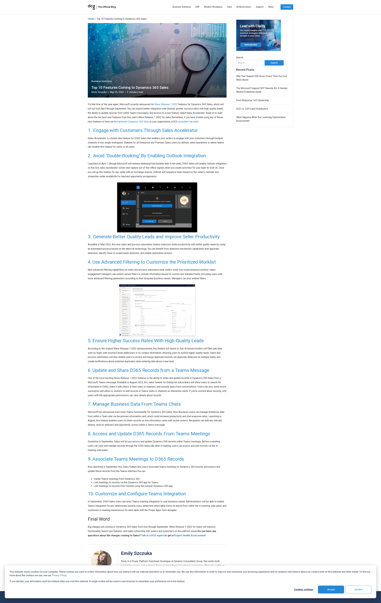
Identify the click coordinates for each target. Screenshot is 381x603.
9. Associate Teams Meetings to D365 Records (136, 459)
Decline (358, 589)
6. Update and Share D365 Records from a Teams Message (148, 370)
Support (260, 7)
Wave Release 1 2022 (166, 104)
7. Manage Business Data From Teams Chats (134, 404)
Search (239, 57)
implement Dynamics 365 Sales (133, 121)
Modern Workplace (213, 7)
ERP (197, 7)
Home (91, 18)
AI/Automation (243, 7)
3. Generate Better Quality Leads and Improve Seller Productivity (154, 236)
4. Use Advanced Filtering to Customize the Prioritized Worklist (152, 262)
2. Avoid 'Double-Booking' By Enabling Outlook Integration (147, 155)
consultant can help (188, 121)
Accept (331, 589)
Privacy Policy (59, 575)
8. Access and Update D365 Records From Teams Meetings (149, 434)
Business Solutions (182, 7)
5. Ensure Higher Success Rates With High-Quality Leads (146, 340)
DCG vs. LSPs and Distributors (252, 108)
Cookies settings (303, 589)
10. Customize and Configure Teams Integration (137, 494)
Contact (287, 7)
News (271, 7)
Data (229, 7)
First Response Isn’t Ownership (252, 100)
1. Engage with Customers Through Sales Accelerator (143, 130)
